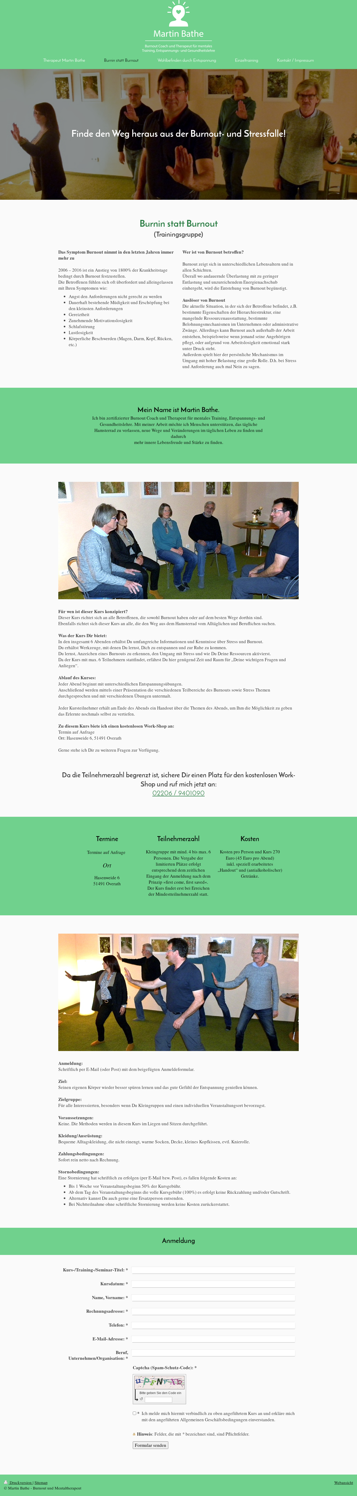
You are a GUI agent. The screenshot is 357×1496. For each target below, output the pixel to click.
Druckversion (21, 1482)
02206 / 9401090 (178, 793)
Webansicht (343, 1482)
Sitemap (41, 1482)
